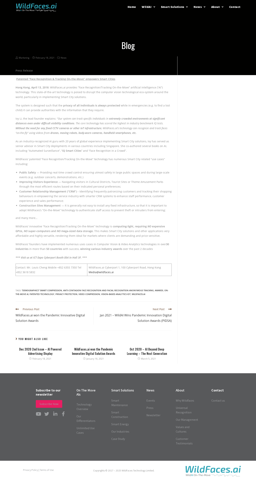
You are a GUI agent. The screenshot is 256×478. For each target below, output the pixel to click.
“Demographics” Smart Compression (42, 290)
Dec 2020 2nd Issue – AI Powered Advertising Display (40, 351)
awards (159, 290)
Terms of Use (47, 470)
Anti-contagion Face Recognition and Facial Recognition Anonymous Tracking (108, 290)
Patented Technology (42, 294)
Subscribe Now (49, 404)
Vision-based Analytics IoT (116, 294)
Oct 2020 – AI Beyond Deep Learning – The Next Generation (147, 351)
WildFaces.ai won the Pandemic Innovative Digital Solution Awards (93, 351)
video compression (89, 294)
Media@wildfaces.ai (101, 272)
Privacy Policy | (31, 470)
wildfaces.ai (138, 294)
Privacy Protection (66, 294)
